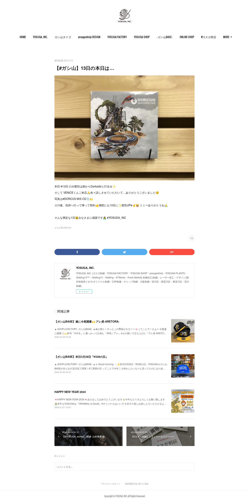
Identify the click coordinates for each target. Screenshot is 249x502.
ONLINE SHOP (187, 37)
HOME (23, 37)
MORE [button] (226, 37)
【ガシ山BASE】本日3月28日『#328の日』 (81, 357)
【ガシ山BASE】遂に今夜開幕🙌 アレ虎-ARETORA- (86, 321)
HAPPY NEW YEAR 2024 (70, 392)
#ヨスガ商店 (208, 37)
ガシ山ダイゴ (63, 37)
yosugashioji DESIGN (89, 37)
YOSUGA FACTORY (117, 37)
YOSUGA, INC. (40, 37)
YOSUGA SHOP (142, 37)
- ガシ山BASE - (165, 37)
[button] (23, 37)
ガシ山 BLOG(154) (62, 227)
